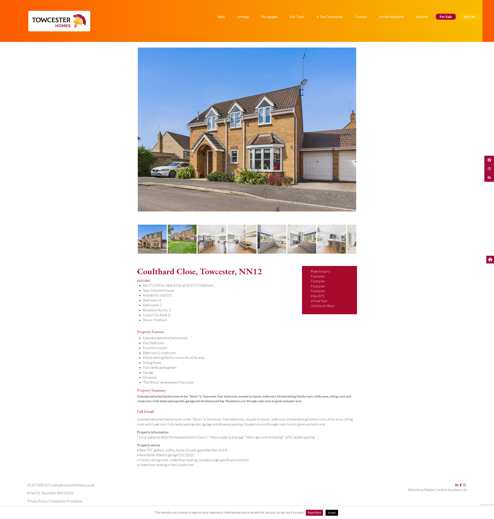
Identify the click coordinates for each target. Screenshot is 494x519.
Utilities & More (322, 306)
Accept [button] (332, 512)
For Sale (446, 17)
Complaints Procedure (66, 501)
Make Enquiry (320, 271)
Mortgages (269, 17)
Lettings (243, 17)
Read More (314, 512)
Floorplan (318, 276)
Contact (361, 17)
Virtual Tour (319, 301)
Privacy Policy (37, 501)
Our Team (297, 17)
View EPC (318, 296)
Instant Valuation (391, 17)
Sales (221, 17)
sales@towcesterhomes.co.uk (73, 485)
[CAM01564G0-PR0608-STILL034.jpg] (247, 130)
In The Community (329, 17)
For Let (469, 17)
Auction (422, 17)
